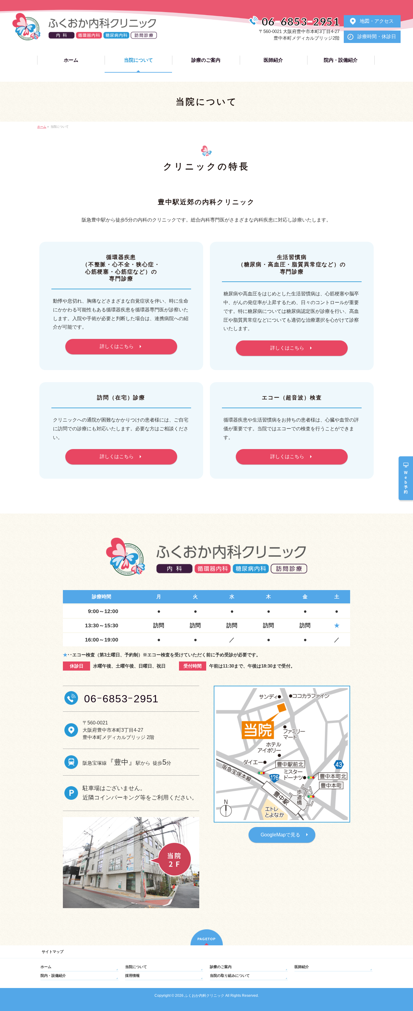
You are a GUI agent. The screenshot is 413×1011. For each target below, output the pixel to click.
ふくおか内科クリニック (204, 995)
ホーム (46, 967)
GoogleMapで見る (280, 834)
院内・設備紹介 (53, 975)
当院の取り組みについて (230, 975)
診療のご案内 (221, 967)
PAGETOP (206, 939)
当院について (136, 967)
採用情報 (132, 975)
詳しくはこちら (117, 346)
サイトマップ (52, 952)
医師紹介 (301, 967)
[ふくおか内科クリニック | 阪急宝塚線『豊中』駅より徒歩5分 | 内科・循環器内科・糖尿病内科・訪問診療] (84, 33)
